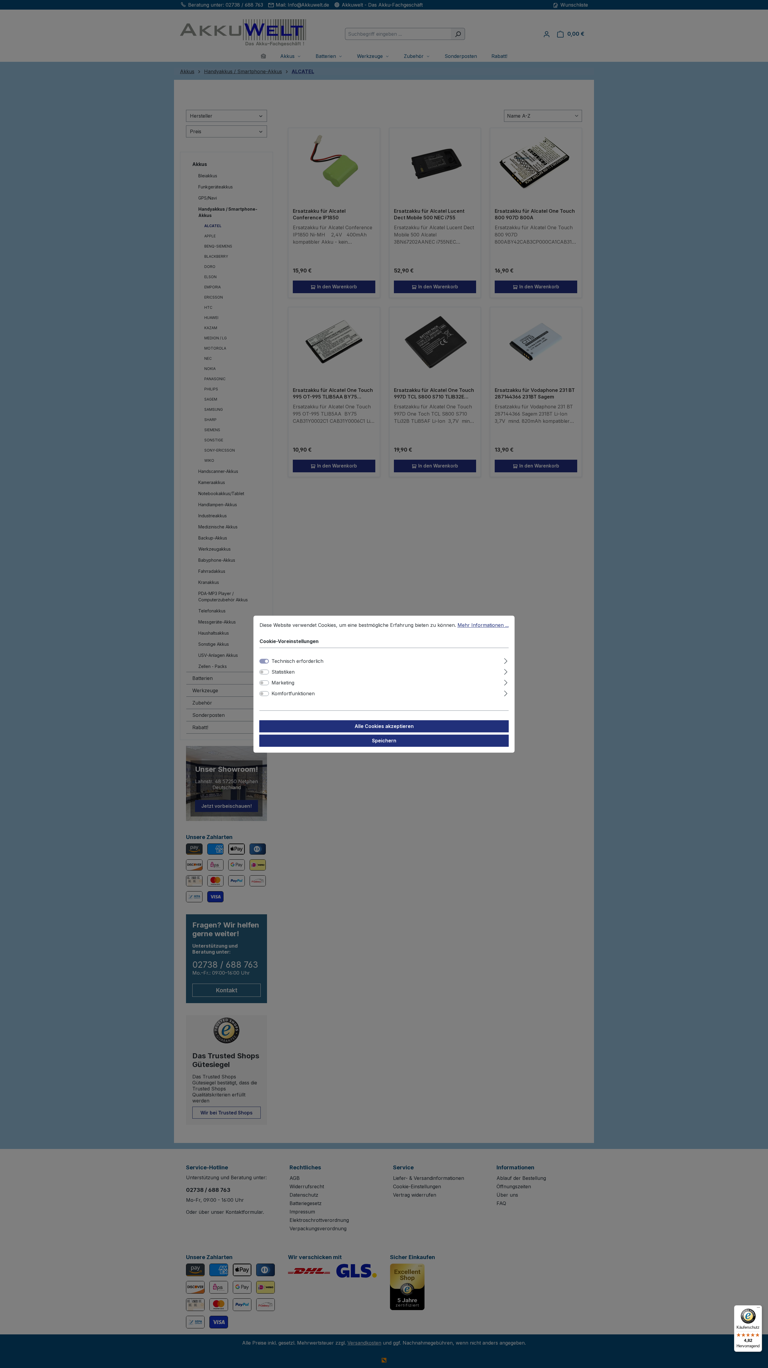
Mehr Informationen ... (483, 625)
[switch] (264, 671)
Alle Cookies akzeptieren (384, 726)
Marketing (283, 683)
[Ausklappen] (505, 660)
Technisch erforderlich (297, 661)
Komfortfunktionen (293, 693)
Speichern (384, 741)
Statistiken (283, 672)
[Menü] (758, 1308)
